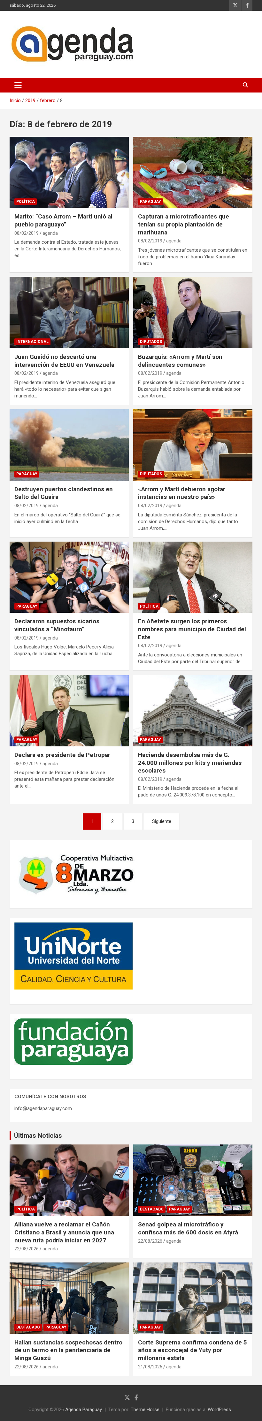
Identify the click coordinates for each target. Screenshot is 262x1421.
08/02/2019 (26, 233)
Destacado (152, 1209)
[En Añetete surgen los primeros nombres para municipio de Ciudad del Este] (193, 577)
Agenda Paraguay (83, 1409)
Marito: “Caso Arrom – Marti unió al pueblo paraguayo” (63, 220)
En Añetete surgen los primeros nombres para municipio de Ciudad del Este (192, 629)
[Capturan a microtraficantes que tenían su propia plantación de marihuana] (193, 172)
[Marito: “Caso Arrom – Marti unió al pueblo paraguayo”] (69, 172)
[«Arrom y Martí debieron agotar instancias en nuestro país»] (193, 445)
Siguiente (161, 821)
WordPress (219, 1409)
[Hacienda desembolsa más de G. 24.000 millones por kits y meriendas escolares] (193, 710)
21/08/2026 (150, 1366)
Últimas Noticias (38, 1135)
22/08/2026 (26, 1248)
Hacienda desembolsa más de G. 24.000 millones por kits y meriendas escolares (190, 762)
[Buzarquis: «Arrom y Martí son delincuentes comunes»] (193, 312)
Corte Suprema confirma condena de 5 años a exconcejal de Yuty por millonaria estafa (192, 1350)
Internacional (32, 341)
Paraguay (150, 201)
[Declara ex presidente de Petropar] (69, 710)
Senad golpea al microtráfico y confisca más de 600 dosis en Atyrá (188, 1228)
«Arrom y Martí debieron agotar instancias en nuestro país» (181, 493)
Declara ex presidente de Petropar (62, 755)
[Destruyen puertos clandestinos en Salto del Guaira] (69, 445)
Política (25, 201)
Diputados (151, 341)
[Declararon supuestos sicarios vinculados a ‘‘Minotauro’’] (69, 577)
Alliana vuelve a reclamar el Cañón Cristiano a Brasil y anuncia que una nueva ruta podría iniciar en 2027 (64, 1232)
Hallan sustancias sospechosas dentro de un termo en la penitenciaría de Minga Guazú (68, 1350)
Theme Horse (145, 1409)
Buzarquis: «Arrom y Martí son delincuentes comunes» (180, 360)
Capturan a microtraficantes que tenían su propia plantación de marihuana (183, 224)
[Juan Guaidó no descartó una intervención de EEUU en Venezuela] (69, 312)
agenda (50, 233)
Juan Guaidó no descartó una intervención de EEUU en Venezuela (64, 360)
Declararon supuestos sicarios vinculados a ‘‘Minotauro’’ (56, 625)
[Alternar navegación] (18, 85)
